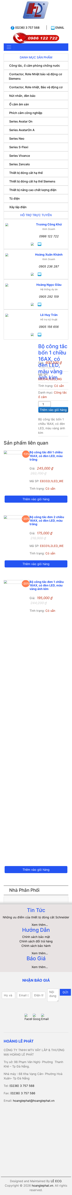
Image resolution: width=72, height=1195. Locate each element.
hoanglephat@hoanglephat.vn (33, 1100)
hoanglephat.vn (42, 1185)
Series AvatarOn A (22, 130)
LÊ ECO (56, 1181)
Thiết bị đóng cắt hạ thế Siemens (32, 181)
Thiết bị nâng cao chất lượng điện (32, 190)
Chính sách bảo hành (36, 946)
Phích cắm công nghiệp (25, 113)
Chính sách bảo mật (36, 937)
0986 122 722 (49, 236)
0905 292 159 (49, 296)
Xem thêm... (40, 925)
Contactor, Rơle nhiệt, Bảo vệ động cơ (36, 87)
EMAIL (59, 27)
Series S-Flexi (18, 147)
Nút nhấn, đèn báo (22, 96)
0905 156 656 (49, 327)
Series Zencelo (19, 164)
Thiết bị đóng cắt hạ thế (26, 173)
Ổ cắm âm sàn (19, 104)
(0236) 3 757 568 (27, 27)
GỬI (65, 992)
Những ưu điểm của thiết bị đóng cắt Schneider (36, 917)
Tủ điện (14, 198)
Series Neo (16, 138)
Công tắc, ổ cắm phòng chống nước (34, 65)
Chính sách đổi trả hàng (36, 941)
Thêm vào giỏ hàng (53, 410)
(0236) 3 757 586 (22, 1093)
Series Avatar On (20, 121)
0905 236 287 (49, 266)
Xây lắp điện (18, 207)
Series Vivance (19, 155)
